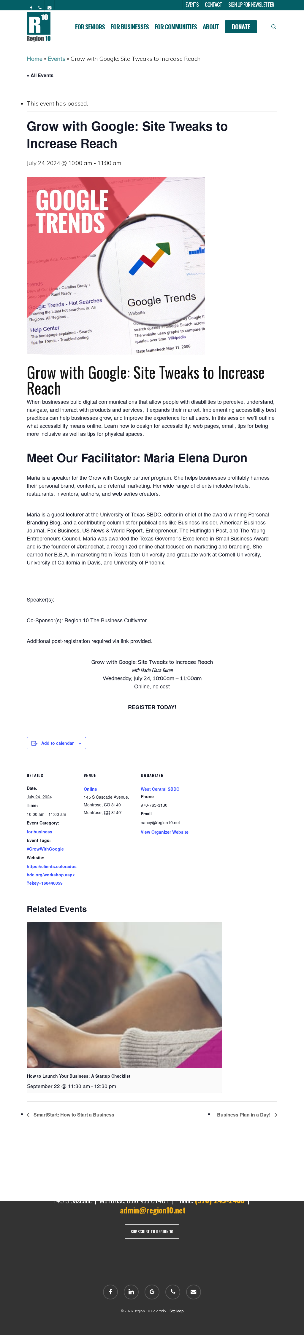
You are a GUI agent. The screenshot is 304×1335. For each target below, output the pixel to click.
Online (90, 789)
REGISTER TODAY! (152, 707)
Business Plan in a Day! (244, 1114)
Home (34, 58)
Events (56, 58)
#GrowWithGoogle (45, 849)
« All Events (40, 75)
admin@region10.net (153, 1210)
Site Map (176, 1311)
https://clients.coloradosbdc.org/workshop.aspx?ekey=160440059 (52, 874)
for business (39, 832)
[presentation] (124, 995)
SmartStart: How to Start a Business (73, 1114)
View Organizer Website (165, 832)
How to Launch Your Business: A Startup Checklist (78, 1076)
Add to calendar (57, 743)
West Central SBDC (160, 789)
